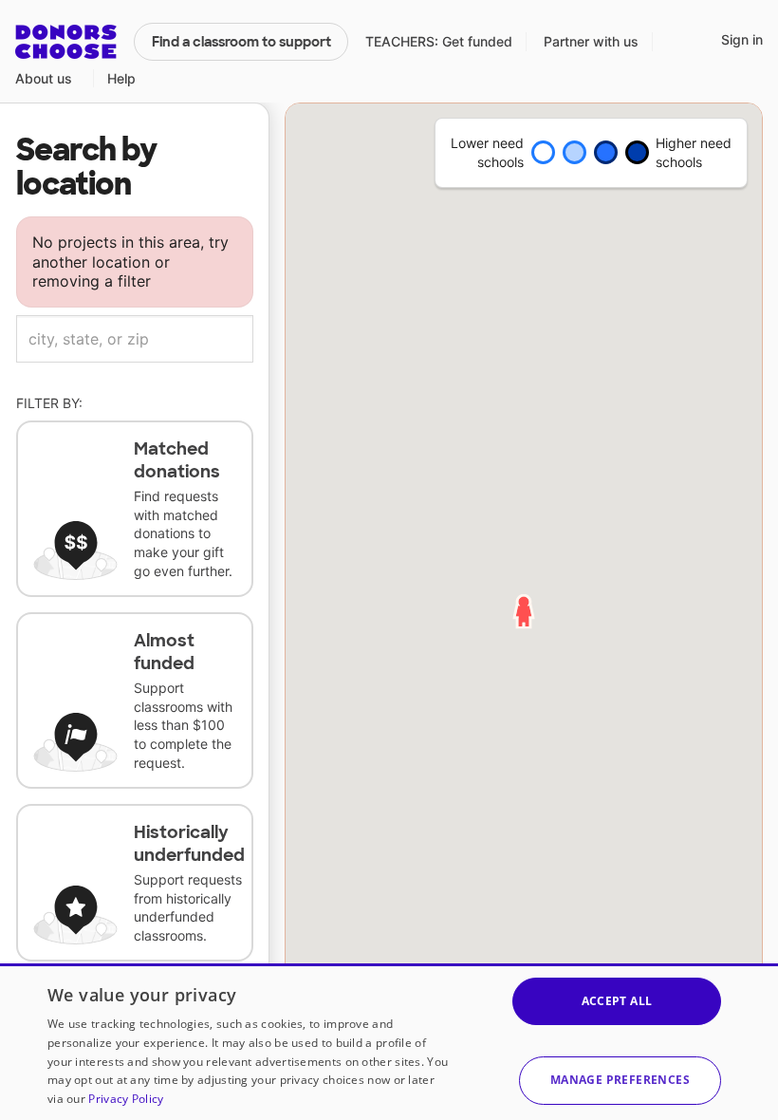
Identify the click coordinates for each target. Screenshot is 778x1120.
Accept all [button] (617, 1001)
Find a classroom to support (241, 41)
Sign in (742, 39)
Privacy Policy (125, 1099)
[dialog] (389, 1041)
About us (43, 78)
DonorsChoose (66, 42)
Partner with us (591, 41)
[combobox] (134, 339)
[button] (620, 1080)
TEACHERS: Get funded (438, 41)
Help (121, 78)
